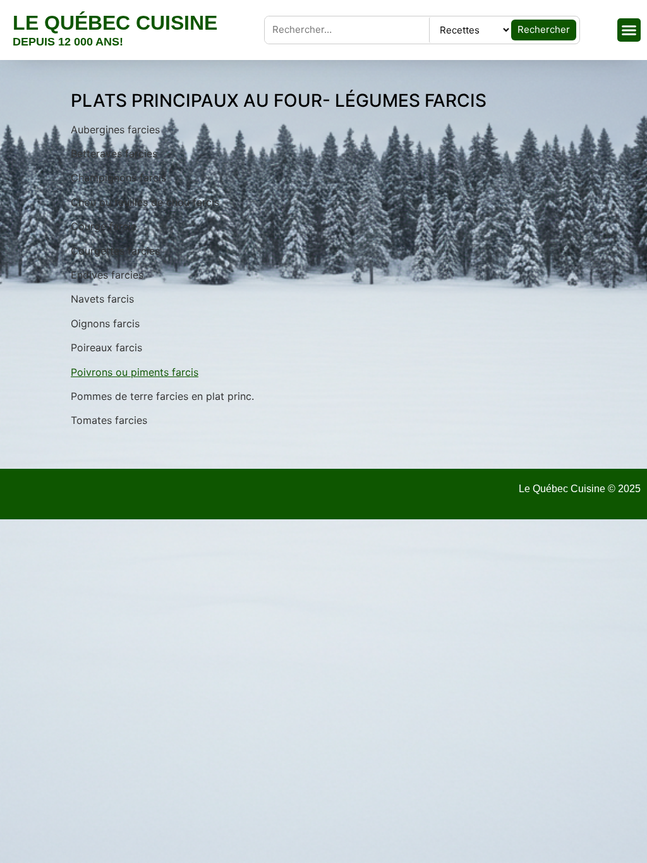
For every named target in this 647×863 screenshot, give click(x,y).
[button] (629, 30)
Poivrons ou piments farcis (134, 372)
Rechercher (543, 29)
